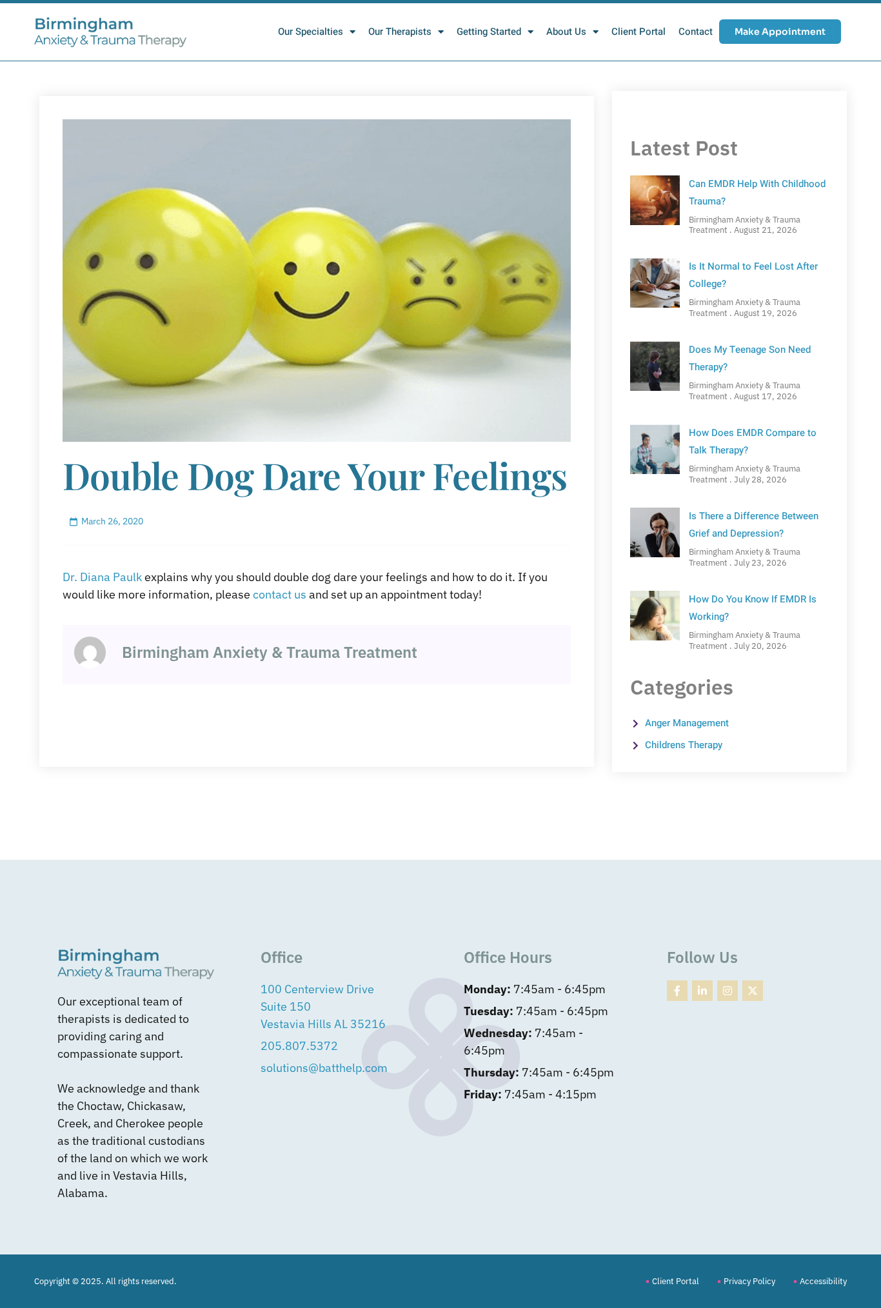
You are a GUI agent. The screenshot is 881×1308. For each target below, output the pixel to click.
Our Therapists (399, 32)
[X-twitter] (752, 990)
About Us (566, 32)
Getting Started (489, 32)
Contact (695, 32)
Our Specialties (310, 32)
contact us (279, 594)
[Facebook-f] (677, 990)
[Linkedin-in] (702, 990)
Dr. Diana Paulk (102, 577)
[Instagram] (727, 990)
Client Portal (638, 32)
